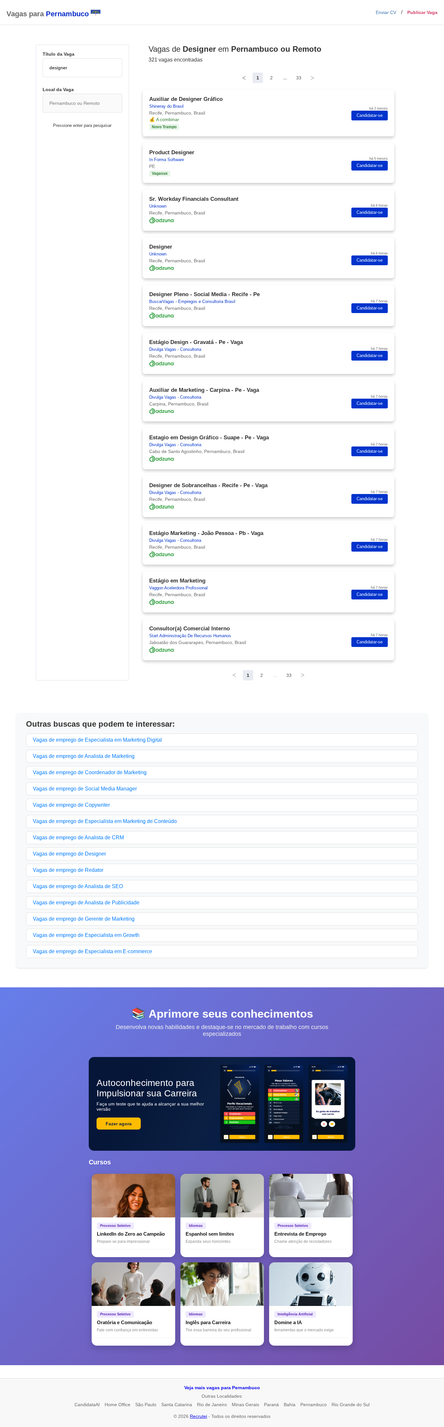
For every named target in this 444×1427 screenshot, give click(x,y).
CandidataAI (87, 1404)
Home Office (117, 1404)
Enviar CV (386, 12)
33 (298, 77)
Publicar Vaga (422, 12)
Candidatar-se (370, 115)
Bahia (289, 1404)
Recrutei (198, 1416)
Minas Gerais (245, 1404)
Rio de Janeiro (212, 1404)
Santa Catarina (176, 1404)
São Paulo (145, 1404)
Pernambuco (313, 1404)
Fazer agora (119, 1123)
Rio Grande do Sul (351, 1404)
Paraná (271, 1404)
